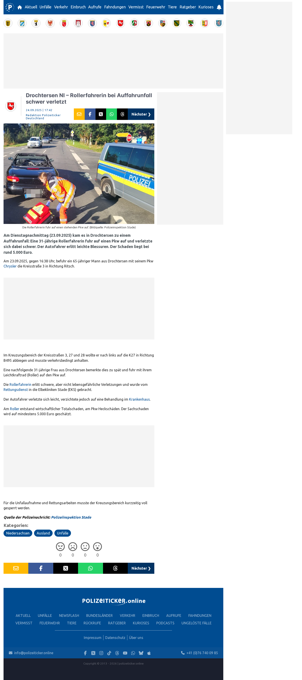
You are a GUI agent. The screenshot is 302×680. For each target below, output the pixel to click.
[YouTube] (125, 653)
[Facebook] (85, 653)
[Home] (10, 7)
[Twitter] (93, 653)
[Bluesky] (141, 653)
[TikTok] (109, 653)
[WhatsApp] (133, 653)
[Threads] (117, 653)
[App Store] (149, 653)
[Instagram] (101, 653)
